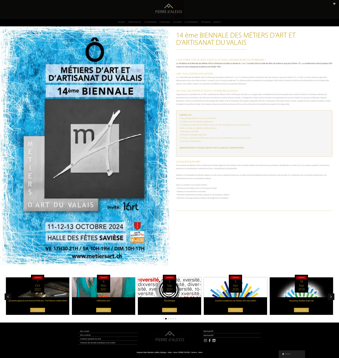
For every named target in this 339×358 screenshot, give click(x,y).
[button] (331, 296)
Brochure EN (208, 336)
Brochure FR (208, 331)
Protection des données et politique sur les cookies (97, 343)
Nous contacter (85, 335)
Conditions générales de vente (90, 339)
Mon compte (84, 331)
